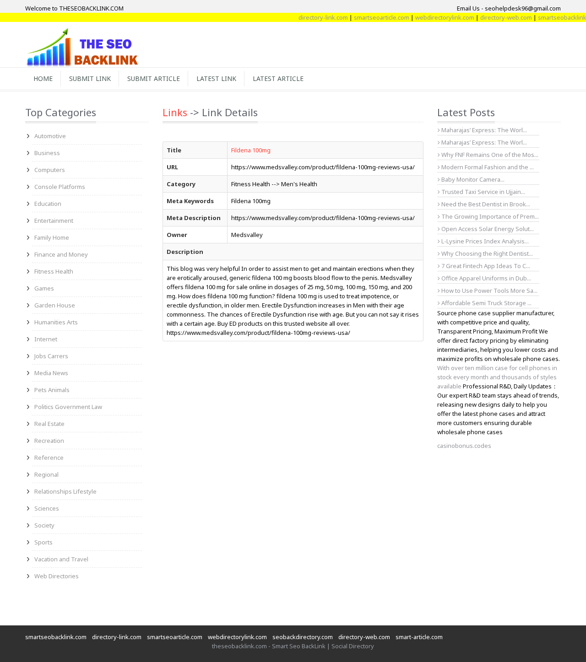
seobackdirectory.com (302, 637)
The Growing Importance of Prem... (489, 216)
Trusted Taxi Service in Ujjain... (482, 192)
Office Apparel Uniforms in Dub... (485, 278)
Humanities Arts (56, 322)
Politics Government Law (68, 407)
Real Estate (49, 424)
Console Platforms (59, 187)
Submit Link (90, 78)
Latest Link (216, 78)
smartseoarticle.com (373, 17)
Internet (45, 339)
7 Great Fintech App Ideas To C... (485, 266)
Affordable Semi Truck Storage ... (486, 303)
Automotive (50, 136)
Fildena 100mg (251, 150)
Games (44, 288)
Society (44, 525)
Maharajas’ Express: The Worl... (483, 130)
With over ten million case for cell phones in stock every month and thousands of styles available (497, 377)
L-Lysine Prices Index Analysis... (484, 241)
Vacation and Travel (61, 559)
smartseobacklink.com (56, 637)
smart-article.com (419, 637)
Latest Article (278, 78)
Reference (49, 457)
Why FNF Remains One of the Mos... (489, 155)
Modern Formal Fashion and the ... (487, 167)
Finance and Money (61, 254)
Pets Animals (52, 390)
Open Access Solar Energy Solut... (487, 229)
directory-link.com (314, 17)
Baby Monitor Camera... (472, 179)
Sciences (46, 508)
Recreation (49, 440)
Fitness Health (53, 271)
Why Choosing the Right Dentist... (486, 253)
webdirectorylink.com (436, 17)
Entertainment (53, 220)
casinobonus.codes (464, 445)
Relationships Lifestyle (65, 491)
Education (47, 203)
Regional (46, 474)
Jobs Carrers (51, 356)
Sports (43, 542)
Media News (51, 373)
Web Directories (56, 576)
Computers (49, 170)
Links (175, 112)
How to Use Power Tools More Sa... (488, 290)
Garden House (54, 305)
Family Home (51, 237)
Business (47, 153)
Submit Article (153, 78)
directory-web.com (497, 17)
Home (43, 78)
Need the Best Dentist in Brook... (485, 204)
